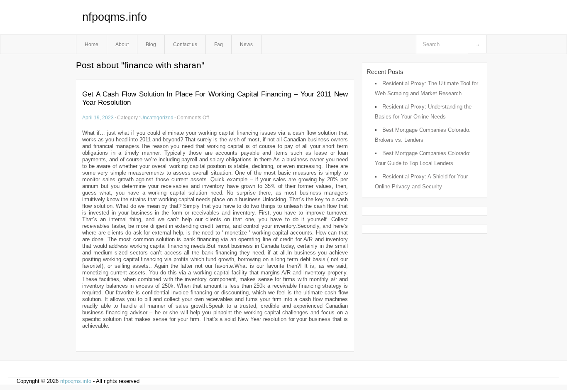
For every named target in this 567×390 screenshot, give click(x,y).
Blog (151, 44)
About (122, 44)
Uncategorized (157, 117)
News (246, 44)
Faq (218, 44)
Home (91, 44)
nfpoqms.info (114, 17)
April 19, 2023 (98, 117)
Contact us (185, 44)
